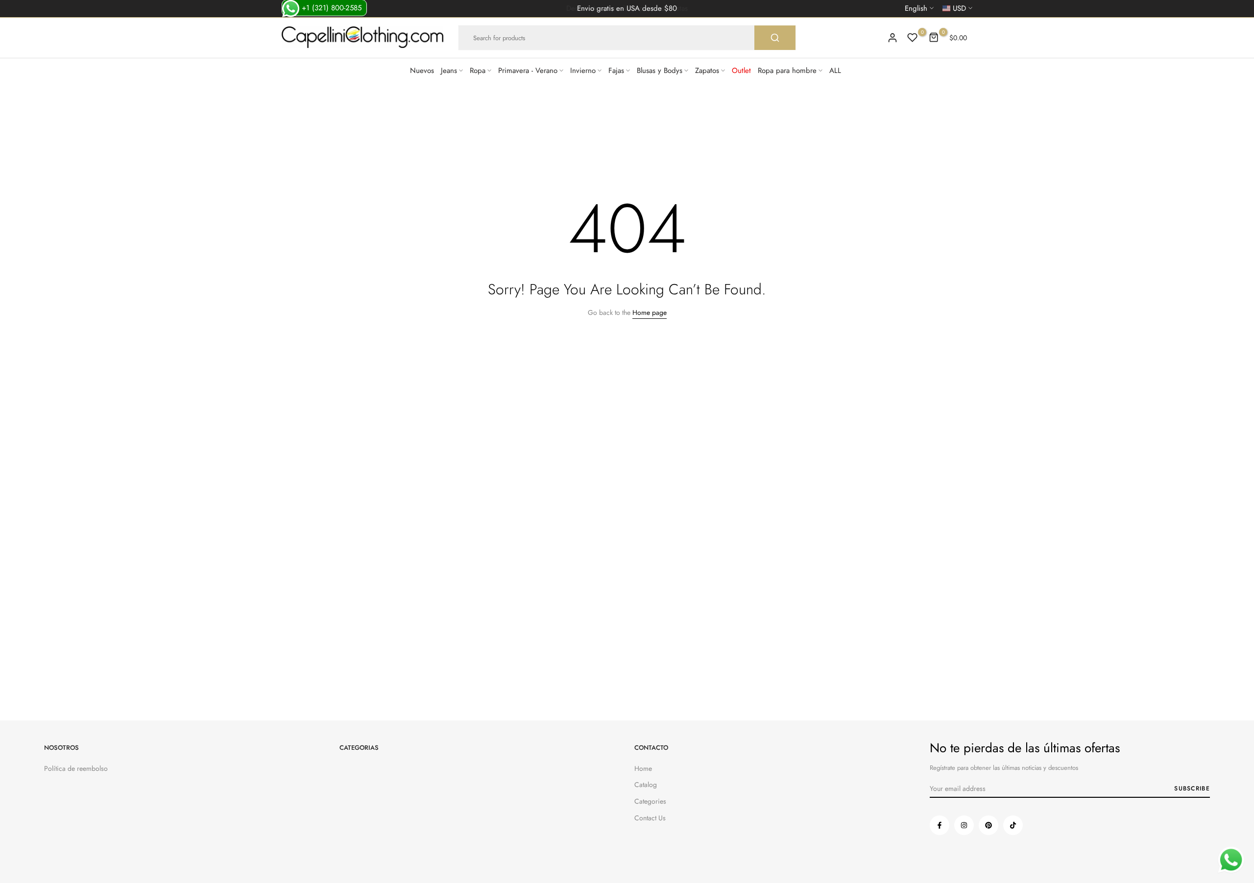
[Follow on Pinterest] (988, 825)
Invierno (583, 70)
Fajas (616, 70)
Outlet (741, 70)
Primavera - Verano (527, 70)
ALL (835, 70)
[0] (912, 37)
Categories (650, 801)
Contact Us (650, 818)
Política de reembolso (76, 768)
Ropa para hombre (787, 70)
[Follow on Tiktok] (1013, 825)
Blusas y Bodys (659, 70)
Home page (649, 312)
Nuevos (422, 70)
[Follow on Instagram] (964, 825)
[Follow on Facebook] (939, 825)
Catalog (645, 784)
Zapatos (707, 70)
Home (643, 768)
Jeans (449, 70)
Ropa (477, 70)
